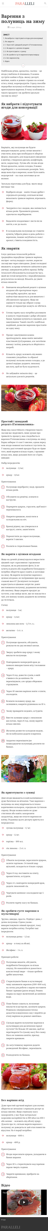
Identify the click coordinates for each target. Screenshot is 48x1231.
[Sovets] (10, 1227)
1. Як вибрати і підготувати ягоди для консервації (23, 38)
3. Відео (6, 61)
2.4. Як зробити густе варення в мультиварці (21, 55)
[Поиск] (45, 3)
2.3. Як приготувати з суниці (14, 51)
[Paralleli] (25, 4)
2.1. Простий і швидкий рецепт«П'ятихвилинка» (22, 45)
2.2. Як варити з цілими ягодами (16, 48)
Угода (3, 1220)
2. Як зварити (8, 42)
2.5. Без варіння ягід (11, 58)
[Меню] (3, 3)
